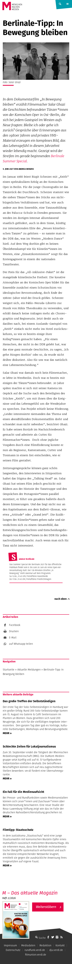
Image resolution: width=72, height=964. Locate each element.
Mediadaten (28, 945)
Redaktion (45, 945)
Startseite (8, 669)
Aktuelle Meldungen (29, 669)
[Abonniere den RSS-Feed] (61, 937)
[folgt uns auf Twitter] (52, 937)
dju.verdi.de (56, 950)
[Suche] (36, 937)
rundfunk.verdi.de (35, 950)
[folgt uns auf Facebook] (48, 937)
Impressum (10, 945)
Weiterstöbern (46, 906)
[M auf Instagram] (57, 937)
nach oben (60, 599)
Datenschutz (13, 950)
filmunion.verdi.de (35, 954)
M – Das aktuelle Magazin (30, 892)
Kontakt (60, 945)
